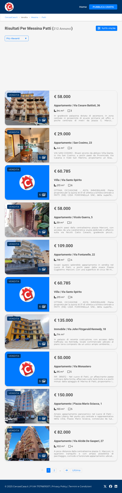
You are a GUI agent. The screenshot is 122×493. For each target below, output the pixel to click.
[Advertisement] (61, 68)
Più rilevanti (16, 38)
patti (44, 17)
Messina (34, 17)
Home (83, 6)
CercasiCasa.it (11, 17)
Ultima (76, 470)
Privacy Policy (60, 486)
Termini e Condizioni (80, 486)
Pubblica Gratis (103, 6)
